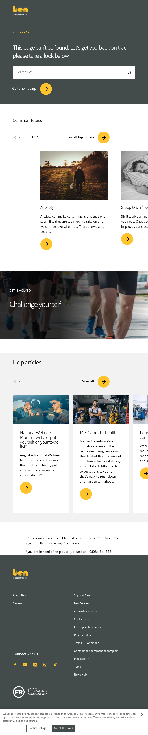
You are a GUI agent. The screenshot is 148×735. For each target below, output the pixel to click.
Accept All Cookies (63, 728)
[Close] (142, 714)
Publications (81, 659)
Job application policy (87, 627)
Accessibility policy (85, 611)
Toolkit (78, 667)
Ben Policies (81, 603)
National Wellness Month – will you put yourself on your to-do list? (39, 440)
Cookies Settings (37, 728)
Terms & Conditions (86, 643)
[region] (74, 722)
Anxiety (47, 208)
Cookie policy (82, 619)
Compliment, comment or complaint (96, 651)
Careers (18, 603)
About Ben (19, 595)
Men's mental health (98, 433)
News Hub (80, 674)
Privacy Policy (82, 635)
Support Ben (82, 595)
